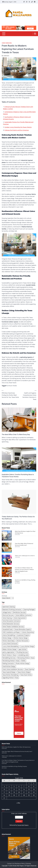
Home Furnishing (7, 43)
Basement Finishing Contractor (11, 609)
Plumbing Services (22, 652)
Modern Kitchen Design (9, 649)
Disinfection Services (19, 612)
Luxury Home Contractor (9, 643)
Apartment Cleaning (8, 607)
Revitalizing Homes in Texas (10, 661)
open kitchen (22, 649)
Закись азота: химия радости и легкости (25, 555)
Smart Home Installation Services (12, 669)
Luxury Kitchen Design (27, 646)
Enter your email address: (19, 819)
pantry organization (8, 652)
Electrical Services (7, 615)
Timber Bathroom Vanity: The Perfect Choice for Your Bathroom (18, 518)
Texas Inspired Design (8, 672)
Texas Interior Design (23, 672)
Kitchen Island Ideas (8, 641)
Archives (4, 596)
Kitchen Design (6, 638)
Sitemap (28, 863)
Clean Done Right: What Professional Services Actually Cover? (24, 544)
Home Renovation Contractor (11, 621)
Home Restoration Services (10, 624)
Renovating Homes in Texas (25, 658)
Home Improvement (20, 618)
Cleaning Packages (29, 609)
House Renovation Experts (23, 629)
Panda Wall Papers (22, 825)
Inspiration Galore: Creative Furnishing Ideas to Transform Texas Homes (18, 475)
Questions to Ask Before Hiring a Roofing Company (25, 580)
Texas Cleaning (29, 669)
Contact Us (10, 863)
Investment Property (23, 635)
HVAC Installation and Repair (11, 632)
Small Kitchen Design (8, 666)
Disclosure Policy (20, 863)
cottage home (6, 612)
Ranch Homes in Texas (9, 655)
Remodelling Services (8, 658)
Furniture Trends (12, 386)
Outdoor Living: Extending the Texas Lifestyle (18, 127)
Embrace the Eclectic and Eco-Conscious (17, 130)
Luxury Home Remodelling (10, 646)
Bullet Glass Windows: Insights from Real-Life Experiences (25, 532)
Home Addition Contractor (23, 615)
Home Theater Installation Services (13, 626)
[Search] (35, 33)
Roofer (23, 661)
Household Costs (7, 629)
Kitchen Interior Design (21, 638)
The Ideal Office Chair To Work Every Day (16, 434)
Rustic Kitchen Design (22, 663)
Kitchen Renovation (22, 641)
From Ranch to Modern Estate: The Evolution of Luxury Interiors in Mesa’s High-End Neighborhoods (24, 569)
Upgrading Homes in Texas (10, 678)
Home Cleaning (7, 618)
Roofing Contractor (8, 663)
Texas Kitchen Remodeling (10, 675)
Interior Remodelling (8, 635)
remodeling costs (23, 655)
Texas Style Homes (26, 675)
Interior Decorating (27, 632)
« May (18, 803)
